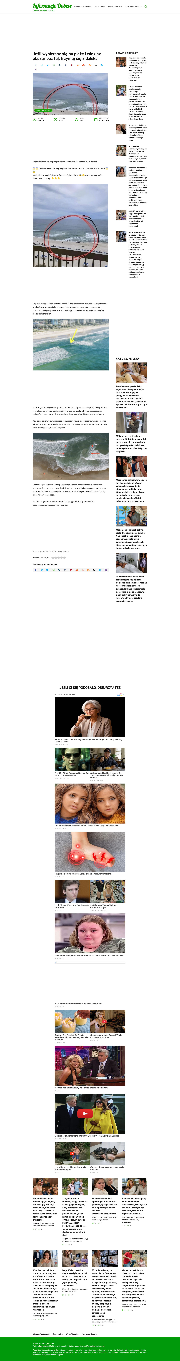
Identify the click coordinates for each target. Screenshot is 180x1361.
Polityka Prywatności (41, 1346)
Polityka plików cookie (58, 1346)
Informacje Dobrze (52, 5)
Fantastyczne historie (42, 551)
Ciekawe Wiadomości (82, 7)
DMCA (71, 1346)
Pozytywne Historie (133, 7)
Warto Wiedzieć (115, 7)
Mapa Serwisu (80, 1346)
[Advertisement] (90, 34)
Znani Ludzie (99, 7)
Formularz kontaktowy (96, 1346)
